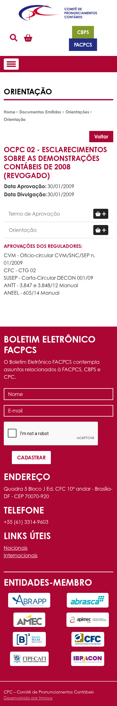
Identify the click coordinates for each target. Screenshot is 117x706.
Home (9, 111)
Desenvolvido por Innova (28, 698)
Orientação (15, 119)
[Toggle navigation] (11, 64)
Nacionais (15, 548)
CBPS (83, 32)
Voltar (101, 136)
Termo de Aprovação (34, 214)
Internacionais (20, 555)
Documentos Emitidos (40, 111)
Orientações (77, 111)
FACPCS (83, 45)
